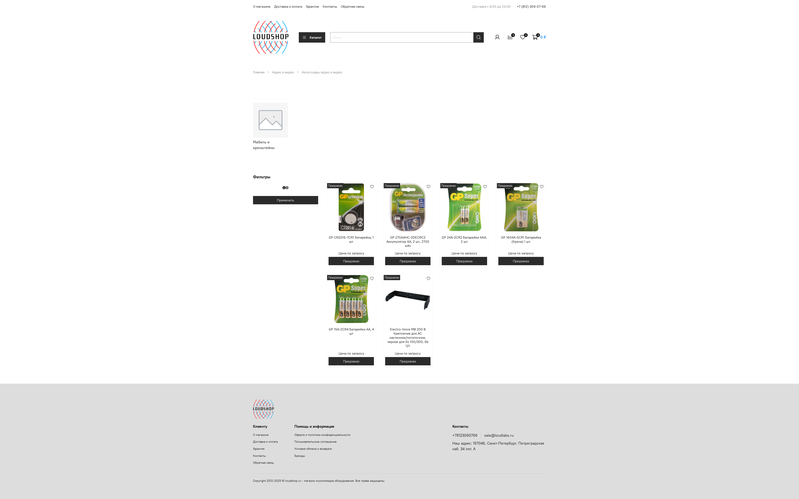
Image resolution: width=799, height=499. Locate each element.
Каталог (316, 37)
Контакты (330, 6)
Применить (285, 200)
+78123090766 (465, 435)
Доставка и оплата (288, 6)
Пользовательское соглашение (315, 442)
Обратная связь (352, 6)
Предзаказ (351, 261)
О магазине (261, 6)
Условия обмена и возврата (313, 449)
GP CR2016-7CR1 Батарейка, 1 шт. (351, 239)
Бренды (299, 456)
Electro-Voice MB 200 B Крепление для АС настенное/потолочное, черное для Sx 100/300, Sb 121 (407, 337)
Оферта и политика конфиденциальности (322, 435)
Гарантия (312, 6)
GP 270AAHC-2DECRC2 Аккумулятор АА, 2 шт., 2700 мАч (407, 241)
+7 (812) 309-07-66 (531, 6)
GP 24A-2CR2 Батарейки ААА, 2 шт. (464, 239)
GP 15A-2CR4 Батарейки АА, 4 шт (351, 331)
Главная (258, 72)
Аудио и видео (283, 72)
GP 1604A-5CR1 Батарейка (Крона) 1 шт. (521, 239)
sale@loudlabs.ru (499, 435)
